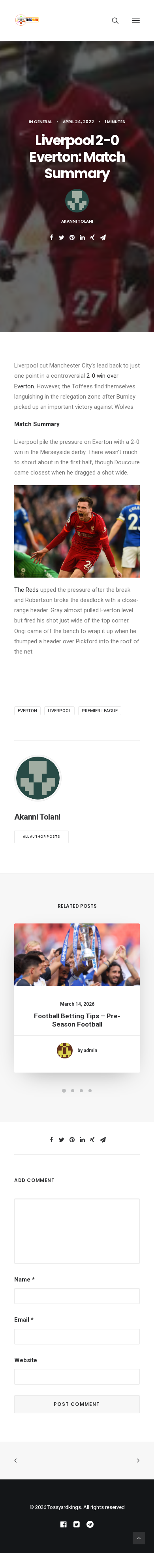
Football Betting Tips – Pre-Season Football (77, 1020)
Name (24, 1279)
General (43, 122)
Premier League (100, 710)
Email (24, 1319)
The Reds (26, 589)
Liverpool (59, 710)
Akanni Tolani (77, 221)
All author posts (41, 837)
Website (25, 1360)
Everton (27, 710)
